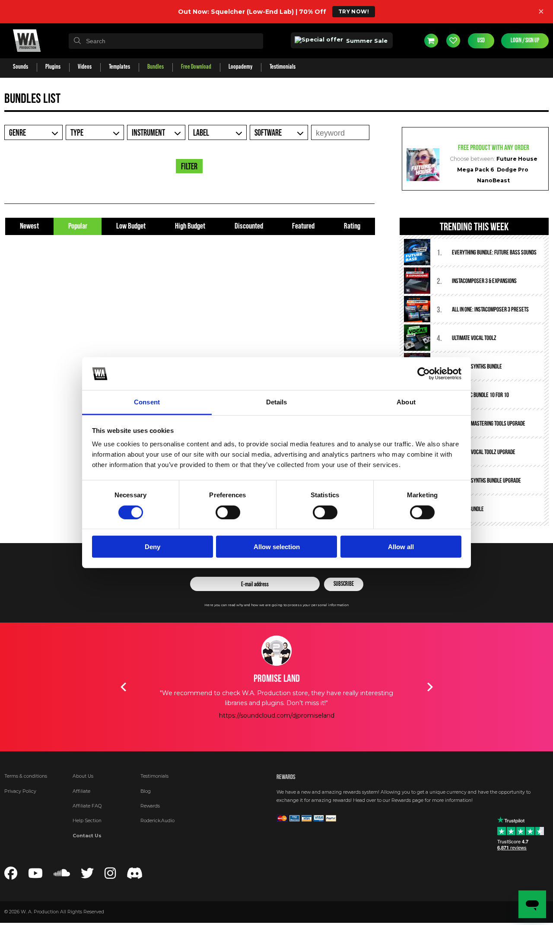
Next (430, 687)
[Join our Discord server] (135, 876)
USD (481, 41)
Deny (152, 546)
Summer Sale (366, 40)
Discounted (249, 226)
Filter (189, 166)
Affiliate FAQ (87, 806)
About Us (83, 776)
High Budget (190, 226)
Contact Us (87, 836)
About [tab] (406, 402)
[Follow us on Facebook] (10, 876)
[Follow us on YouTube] (35, 876)
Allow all (401, 546)
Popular (77, 226)
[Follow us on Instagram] (110, 876)
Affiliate (81, 791)
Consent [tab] (147, 402)
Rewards (150, 806)
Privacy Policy (20, 791)
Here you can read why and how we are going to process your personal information (276, 605)
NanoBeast (493, 180)
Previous (123, 687)
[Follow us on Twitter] (87, 876)
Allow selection (277, 546)
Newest (29, 226)
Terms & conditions (25, 776)
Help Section (87, 820)
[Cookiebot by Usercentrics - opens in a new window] (423, 373)
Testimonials (154, 776)
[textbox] (166, 41)
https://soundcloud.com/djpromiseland (224, 715)
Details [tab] (276, 402)
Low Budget (131, 226)
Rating (352, 226)
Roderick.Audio (157, 820)
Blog (145, 791)
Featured (303, 226)
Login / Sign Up (525, 41)
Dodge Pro (512, 169)
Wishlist (453, 41)
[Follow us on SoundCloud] (62, 876)
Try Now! (353, 11)
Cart (431, 41)
